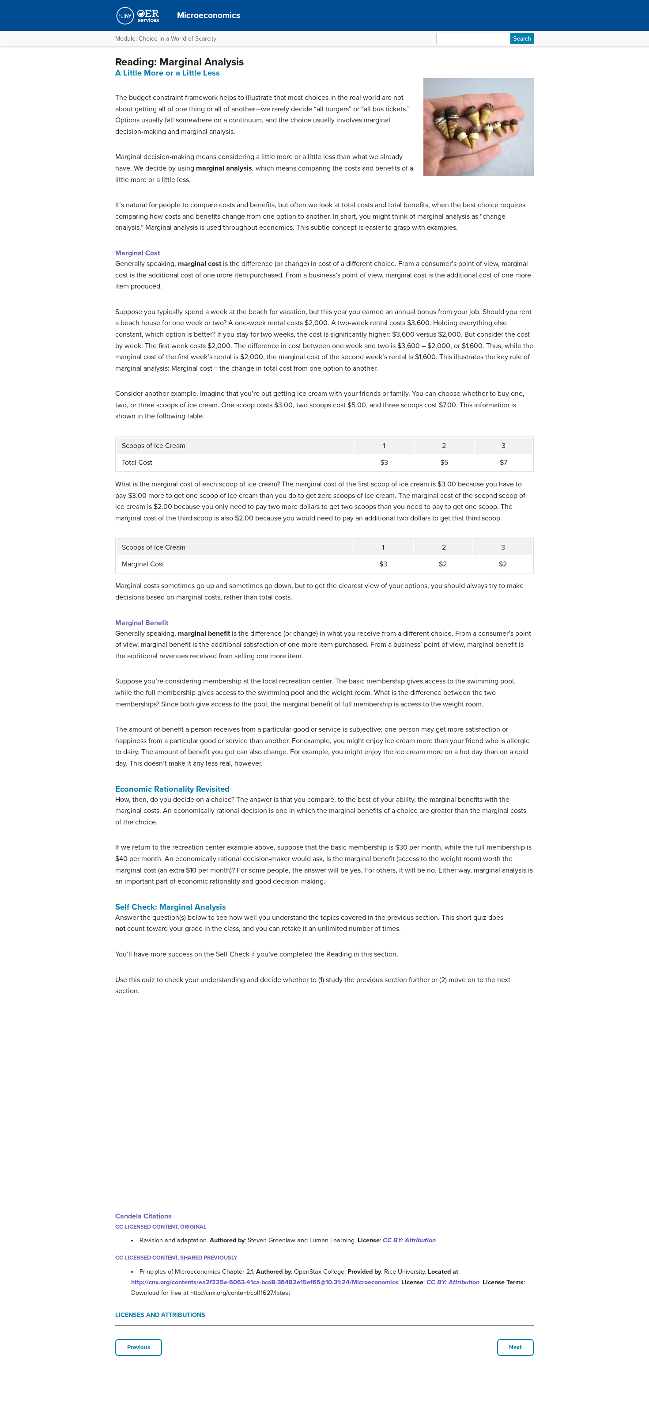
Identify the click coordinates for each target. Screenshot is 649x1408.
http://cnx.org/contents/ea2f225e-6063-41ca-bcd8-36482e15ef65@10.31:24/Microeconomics (264, 1282)
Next (515, 1347)
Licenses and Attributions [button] (160, 1315)
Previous (138, 1347)
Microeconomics (208, 15)
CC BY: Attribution (409, 1240)
